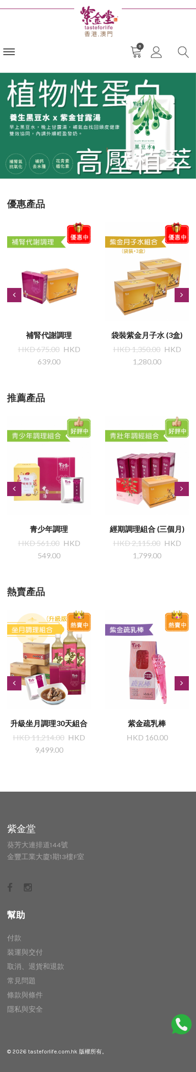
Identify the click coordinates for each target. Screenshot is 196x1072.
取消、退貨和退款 (35, 966)
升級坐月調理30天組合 (49, 722)
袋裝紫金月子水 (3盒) (147, 334)
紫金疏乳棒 (147, 722)
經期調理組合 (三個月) (147, 528)
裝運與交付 (25, 952)
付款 (14, 938)
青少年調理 (49, 528)
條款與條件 (25, 995)
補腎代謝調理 (49, 334)
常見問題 (21, 980)
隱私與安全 (25, 1009)
